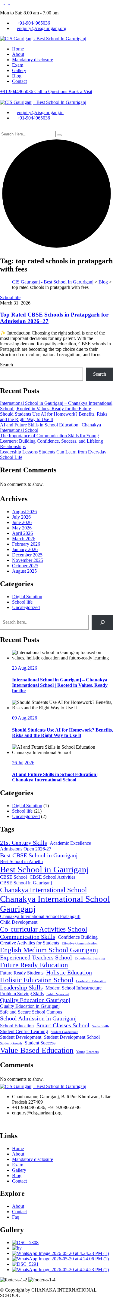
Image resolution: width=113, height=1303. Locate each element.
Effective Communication (80, 943)
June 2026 (22, 522)
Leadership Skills (21, 987)
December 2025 (27, 554)
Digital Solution (27, 596)
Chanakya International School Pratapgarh (40, 916)
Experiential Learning (90, 958)
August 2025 (24, 571)
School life (10, 297)
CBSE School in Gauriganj (26, 883)
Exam (17, 65)
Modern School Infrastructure (74, 988)
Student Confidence (64, 1032)
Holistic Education (69, 972)
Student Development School (72, 1037)
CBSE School (13, 877)
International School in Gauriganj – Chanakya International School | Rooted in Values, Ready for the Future (56, 406)
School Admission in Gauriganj (38, 1018)
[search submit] (59, 135)
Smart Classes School (62, 1025)
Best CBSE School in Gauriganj (39, 855)
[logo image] (43, 102)
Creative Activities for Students (29, 943)
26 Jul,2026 (23, 762)
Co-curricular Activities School (43, 929)
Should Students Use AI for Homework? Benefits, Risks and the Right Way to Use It (62, 732)
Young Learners (87, 1051)
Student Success (40, 1043)
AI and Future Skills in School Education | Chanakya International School (55, 777)
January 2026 (25, 549)
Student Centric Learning (24, 1031)
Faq (15, 1217)
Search (6, 364)
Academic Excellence (70, 843)
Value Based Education (37, 1050)
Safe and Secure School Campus (31, 1012)
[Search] (102, 622)
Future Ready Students (21, 973)
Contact (19, 81)
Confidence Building (78, 937)
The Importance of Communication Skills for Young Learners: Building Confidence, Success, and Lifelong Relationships (51, 441)
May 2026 (22, 527)
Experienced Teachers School (36, 957)
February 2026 (26, 544)
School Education (17, 1026)
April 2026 (22, 533)
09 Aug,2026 (24, 717)
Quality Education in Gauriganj (30, 1006)
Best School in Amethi (21, 861)
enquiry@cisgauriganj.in (40, 112)
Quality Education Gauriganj (35, 1000)
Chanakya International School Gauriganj (55, 904)
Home (18, 48)
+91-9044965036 (33, 23)
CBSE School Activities (52, 877)
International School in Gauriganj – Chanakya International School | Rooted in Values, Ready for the (60, 685)
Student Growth (11, 1043)
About (18, 54)
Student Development (20, 1037)
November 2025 (27, 560)
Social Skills (100, 1026)
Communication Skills (27, 936)
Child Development (18, 922)
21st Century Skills (23, 842)
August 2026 (24, 511)
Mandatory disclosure (32, 59)
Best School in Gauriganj (44, 869)
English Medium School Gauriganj (49, 950)
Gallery (19, 70)
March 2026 (23, 538)
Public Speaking (57, 994)
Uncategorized (26, 607)
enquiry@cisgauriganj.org (41, 28)
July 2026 (21, 517)
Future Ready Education (34, 965)
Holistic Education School (36, 980)
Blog (16, 75)
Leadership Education (91, 981)
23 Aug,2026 (24, 668)
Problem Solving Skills (22, 993)
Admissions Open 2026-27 (25, 849)
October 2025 (25, 565)
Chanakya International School (43, 890)
